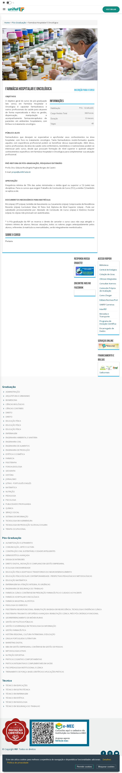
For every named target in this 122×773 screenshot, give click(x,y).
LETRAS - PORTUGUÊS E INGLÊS (18, 483)
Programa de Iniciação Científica (108, 322)
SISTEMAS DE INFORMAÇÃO (17, 517)
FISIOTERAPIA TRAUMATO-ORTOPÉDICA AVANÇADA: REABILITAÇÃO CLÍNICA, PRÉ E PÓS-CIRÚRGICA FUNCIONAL (52, 614)
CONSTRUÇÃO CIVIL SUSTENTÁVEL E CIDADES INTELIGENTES (30, 551)
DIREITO (9, 413)
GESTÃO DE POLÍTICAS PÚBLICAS (19, 622)
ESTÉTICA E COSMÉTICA (15, 454)
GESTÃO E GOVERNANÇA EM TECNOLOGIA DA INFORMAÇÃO (31, 626)
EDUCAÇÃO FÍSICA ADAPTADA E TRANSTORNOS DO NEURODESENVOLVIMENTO (39, 572)
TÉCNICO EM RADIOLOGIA (16, 702)
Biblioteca (104, 265)
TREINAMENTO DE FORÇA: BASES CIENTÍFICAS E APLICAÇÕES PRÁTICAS (35, 672)
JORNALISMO (11, 479)
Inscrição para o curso (83, 90)
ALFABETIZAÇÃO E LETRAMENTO (19, 543)
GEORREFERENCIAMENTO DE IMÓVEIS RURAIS (24, 618)
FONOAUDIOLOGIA (14, 467)
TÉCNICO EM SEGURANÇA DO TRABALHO (23, 706)
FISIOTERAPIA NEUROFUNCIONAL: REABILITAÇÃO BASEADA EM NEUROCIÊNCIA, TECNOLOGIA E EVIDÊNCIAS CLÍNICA (54, 609)
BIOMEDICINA (11, 400)
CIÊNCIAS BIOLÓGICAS (15, 404)
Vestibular (111, 9)
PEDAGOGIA (11, 496)
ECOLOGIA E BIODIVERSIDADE (18, 568)
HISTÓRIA (10, 475)
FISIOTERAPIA (11, 463)
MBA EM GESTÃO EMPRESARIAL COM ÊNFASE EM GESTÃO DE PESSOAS (34, 647)
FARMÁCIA (10, 458)
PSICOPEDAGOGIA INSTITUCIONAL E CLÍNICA (24, 668)
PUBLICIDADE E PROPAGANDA (18, 504)
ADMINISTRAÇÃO (13, 392)
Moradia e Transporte (105, 315)
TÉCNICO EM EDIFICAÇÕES (16, 685)
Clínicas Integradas (108, 279)
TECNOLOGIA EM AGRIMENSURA (19, 521)
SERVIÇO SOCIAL (12, 512)
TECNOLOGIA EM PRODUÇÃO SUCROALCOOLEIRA (26, 525)
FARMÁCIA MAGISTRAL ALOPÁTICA (20, 601)
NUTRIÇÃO (10, 492)
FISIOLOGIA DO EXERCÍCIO (17, 605)
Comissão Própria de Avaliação (108, 289)
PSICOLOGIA (11, 500)
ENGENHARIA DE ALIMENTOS (17, 446)
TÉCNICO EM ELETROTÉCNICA (18, 690)
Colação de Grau (107, 274)
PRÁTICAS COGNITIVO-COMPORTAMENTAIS (24, 659)
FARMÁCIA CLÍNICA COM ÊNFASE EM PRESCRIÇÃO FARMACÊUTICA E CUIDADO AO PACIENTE (44, 593)
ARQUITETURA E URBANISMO (18, 396)
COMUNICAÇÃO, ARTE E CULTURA (20, 547)
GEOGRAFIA (10, 471)
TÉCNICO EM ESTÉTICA (15, 698)
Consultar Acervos (108, 283)
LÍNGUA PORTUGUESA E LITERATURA (21, 638)
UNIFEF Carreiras (107, 304)
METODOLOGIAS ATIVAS (16, 651)
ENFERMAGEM (11, 433)
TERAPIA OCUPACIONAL (16, 529)
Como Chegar (106, 295)
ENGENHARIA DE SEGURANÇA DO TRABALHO (24, 589)
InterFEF (103, 309)
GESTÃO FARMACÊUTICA (16, 630)
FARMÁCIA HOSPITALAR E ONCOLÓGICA (22, 597)
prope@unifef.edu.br (21, 172)
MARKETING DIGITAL (14, 643)
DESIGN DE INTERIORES (15, 559)
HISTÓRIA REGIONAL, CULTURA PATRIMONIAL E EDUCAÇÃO (30, 634)
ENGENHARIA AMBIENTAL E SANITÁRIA (21, 438)
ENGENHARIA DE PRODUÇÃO (18, 450)
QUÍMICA (9, 508)
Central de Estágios (108, 269)
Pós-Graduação (19, 22)
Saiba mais (105, 372)
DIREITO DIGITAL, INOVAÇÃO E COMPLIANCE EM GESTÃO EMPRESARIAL (35, 564)
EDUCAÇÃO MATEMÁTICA (16, 580)
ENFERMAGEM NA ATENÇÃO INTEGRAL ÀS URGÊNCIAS (28, 584)
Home (7, 22)
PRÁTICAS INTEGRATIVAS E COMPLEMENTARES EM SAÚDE (29, 663)
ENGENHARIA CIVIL (13, 442)
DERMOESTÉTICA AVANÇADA (18, 555)
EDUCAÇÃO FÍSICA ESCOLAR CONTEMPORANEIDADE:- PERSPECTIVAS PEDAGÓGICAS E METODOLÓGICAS (49, 576)
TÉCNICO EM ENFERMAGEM (17, 694)
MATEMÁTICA (11, 487)
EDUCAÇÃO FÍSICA (13, 421)
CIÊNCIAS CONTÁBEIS (14, 408)
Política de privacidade (17, 763)
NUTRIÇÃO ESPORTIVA (15, 655)
